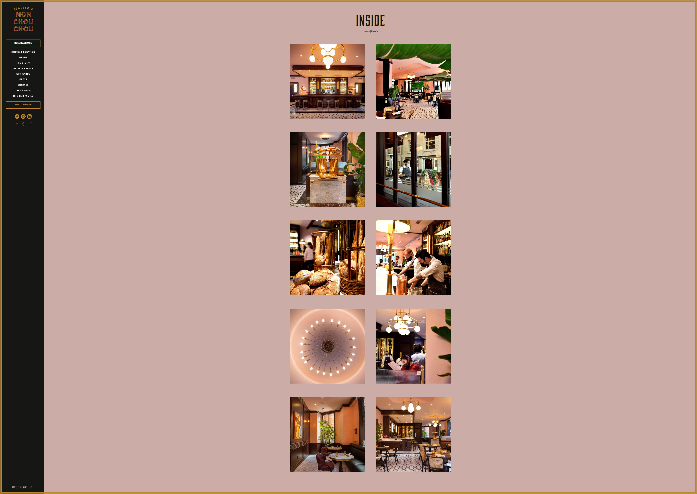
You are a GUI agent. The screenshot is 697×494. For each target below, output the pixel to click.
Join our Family (23, 96)
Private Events (23, 68)
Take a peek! (23, 90)
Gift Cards (23, 74)
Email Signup (23, 105)
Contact (23, 85)
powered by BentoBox (28, 487)
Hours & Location (23, 52)
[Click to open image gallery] (327, 81)
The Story (23, 63)
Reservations (23, 43)
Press (23, 79)
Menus (23, 57)
